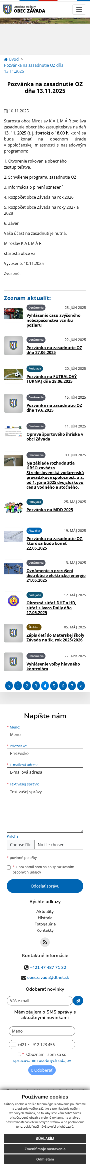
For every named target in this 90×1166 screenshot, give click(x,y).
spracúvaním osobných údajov (42, 1060)
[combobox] (20, 1044)
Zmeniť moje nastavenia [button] (45, 1149)
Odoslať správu (45, 886)
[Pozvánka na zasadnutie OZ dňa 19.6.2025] (13, 403)
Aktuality (45, 911)
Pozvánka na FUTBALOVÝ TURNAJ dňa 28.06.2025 (51, 379)
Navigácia (15, 9)
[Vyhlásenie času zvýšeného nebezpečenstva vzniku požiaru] (13, 315)
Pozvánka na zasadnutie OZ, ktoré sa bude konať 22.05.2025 (54, 543)
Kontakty (45, 930)
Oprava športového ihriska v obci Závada (54, 436)
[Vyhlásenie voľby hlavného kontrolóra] (13, 661)
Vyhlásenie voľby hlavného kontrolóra (53, 666)
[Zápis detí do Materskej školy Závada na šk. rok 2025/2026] (13, 633)
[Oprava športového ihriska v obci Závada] (13, 432)
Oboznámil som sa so (43, 869)
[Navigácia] (79, 10)
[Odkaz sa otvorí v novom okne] (45, 942)
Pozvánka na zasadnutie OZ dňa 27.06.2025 (54, 350)
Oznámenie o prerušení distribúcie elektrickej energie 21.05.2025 (56, 575)
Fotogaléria (45, 924)
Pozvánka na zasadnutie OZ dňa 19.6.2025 (54, 408)
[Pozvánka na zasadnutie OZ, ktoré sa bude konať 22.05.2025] (13, 538)
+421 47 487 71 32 (48, 967)
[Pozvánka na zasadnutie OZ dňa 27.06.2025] (13, 345)
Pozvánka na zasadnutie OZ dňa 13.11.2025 (34, 68)
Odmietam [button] (45, 1159)
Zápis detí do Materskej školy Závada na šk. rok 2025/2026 (55, 637)
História (45, 918)
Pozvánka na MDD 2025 (49, 510)
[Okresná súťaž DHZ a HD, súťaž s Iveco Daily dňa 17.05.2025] (13, 603)
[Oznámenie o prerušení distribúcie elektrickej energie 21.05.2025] (13, 570)
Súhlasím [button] (45, 1138)
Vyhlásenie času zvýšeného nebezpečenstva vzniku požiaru (53, 320)
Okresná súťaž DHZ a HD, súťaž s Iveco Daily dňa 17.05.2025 (51, 607)
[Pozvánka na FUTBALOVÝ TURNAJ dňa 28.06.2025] (13, 374)
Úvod (13, 59)
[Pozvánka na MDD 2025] (13, 507)
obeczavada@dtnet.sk (48, 977)
